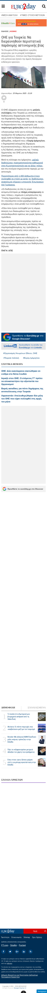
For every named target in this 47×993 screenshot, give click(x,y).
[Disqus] (23, 818)
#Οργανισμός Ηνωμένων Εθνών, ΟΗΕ (20, 353)
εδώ (23, 24)
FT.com (4, 945)
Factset (22, 945)
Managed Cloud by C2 (20, 988)
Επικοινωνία (16, 937)
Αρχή (35, 931)
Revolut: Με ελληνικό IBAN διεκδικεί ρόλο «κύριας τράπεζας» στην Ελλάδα (22, 739)
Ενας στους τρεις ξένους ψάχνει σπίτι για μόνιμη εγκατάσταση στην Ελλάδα (22, 762)
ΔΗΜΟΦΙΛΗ (8, 707)
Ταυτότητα (5, 937)
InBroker (9, 963)
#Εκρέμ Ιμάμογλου (31, 358)
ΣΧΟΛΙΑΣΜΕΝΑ (37, 707)
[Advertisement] (23, 600)
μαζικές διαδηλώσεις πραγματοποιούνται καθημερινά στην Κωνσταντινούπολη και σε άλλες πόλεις (22, 163)
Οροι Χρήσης (37, 937)
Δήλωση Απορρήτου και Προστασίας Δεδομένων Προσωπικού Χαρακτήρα (19, 976)
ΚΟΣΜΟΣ (13, 31)
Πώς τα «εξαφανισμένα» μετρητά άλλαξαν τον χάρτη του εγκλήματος (21, 750)
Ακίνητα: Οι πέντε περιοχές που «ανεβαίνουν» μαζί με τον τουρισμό (21, 728)
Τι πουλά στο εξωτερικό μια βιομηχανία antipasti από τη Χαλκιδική (19, 716)
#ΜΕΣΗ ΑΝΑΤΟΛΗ (9, 15)
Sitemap (27, 937)
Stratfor (13, 945)
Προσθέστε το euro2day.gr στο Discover (25, 489)
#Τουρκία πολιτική (11, 358)
